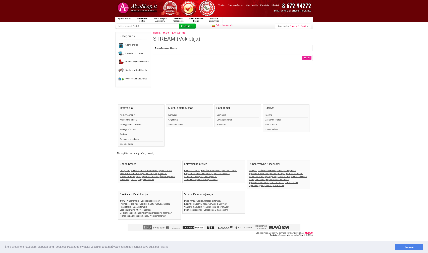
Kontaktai (172, 115)
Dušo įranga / (190, 201)
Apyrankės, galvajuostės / (260, 185)
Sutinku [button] (409, 247)
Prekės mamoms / (157, 216)
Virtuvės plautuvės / (218, 204)
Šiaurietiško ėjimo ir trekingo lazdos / (201, 179)
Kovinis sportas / (138, 170)
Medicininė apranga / (162, 213)
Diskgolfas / (125, 170)
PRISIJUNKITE (281, 11)
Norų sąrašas (271, 124)
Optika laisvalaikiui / (220, 173)
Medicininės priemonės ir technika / (136, 213)
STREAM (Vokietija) (177, 33)
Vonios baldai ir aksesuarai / (216, 210)
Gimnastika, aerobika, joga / (132, 173)
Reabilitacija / (126, 207)
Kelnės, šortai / (277, 170)
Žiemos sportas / (167, 176)
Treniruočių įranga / (128, 179)
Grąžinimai (173, 120)
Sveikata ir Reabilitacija (178, 20)
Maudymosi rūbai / (257, 179)
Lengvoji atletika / (146, 179)
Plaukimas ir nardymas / (130, 176)
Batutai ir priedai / (192, 170)
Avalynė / (253, 170)
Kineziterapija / (133, 201)
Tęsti (306, 58)
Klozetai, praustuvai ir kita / (196, 204)
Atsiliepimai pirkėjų (128, 120)
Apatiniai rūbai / (281, 179)
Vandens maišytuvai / (193, 207)
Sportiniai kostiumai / (258, 173)
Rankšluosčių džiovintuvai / (216, 207)
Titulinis (221, 5)
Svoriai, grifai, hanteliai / (156, 173)
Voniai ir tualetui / (147, 204)
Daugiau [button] (164, 247)
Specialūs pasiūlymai (214, 20)
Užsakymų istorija (273, 120)
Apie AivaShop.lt (127, 115)
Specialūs (221, 124)
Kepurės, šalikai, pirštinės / (294, 176)
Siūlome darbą (126, 144)
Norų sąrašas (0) (235, 5)
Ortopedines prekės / (150, 201)
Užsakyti (275, 5)
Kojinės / (270, 179)
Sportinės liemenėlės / (259, 182)
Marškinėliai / (264, 170)
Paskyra (268, 115)
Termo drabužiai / (256, 176)
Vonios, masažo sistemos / (209, 201)
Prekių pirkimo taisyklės (130, 124)
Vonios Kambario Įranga (195, 20)
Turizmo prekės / (229, 170)
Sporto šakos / (165, 170)
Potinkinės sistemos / (193, 210)
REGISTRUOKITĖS (302, 11)
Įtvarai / (123, 201)
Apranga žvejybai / (273, 176)
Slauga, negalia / (163, 204)
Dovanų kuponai (224, 120)
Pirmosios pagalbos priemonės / (134, 216)
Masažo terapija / (140, 207)
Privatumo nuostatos (129, 139)
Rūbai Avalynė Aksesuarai (160, 20)
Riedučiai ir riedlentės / (211, 170)
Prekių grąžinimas (128, 129)
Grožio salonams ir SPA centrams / (135, 210)
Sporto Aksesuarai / (150, 176)
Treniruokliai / (152, 170)
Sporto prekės (124, 19)
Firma (164, 33)
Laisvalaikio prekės (142, 20)
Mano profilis (252, 5)
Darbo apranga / (277, 182)
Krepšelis (264, 5)
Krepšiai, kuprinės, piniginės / (197, 173)
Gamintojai (222, 115)
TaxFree (123, 134)
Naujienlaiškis (271, 129)
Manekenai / (278, 185)
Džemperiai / (290, 170)
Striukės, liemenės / (294, 173)
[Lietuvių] (213, 26)
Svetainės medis (175, 124)
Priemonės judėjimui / (129, 204)
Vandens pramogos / (193, 176)
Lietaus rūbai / (291, 182)
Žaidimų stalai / (210, 176)
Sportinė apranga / (276, 173)
